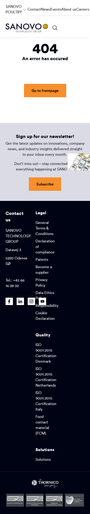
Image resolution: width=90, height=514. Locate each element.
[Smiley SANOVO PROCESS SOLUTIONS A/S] (54, 500)
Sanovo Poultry (16, 7)
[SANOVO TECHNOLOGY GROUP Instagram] (31, 301)
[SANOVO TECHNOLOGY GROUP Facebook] (9, 301)
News (45, 9)
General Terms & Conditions (45, 228)
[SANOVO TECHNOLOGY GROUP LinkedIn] (20, 301)
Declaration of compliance (45, 246)
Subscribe (45, 184)
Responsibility (47, 305)
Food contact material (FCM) (42, 424)
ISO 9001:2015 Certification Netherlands (46, 377)
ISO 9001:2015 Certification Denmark (46, 353)
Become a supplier (44, 269)
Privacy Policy (42, 282)
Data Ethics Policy (45, 295)
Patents (42, 259)
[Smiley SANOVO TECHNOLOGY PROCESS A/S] (35, 500)
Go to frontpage (45, 90)
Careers (82, 9)
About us (68, 9)
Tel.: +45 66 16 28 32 (15, 283)
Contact (34, 9)
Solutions (43, 459)
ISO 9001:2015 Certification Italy (46, 400)
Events (55, 9)
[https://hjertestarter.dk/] (74, 500)
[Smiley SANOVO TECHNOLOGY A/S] (15, 500)
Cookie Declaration (45, 316)
